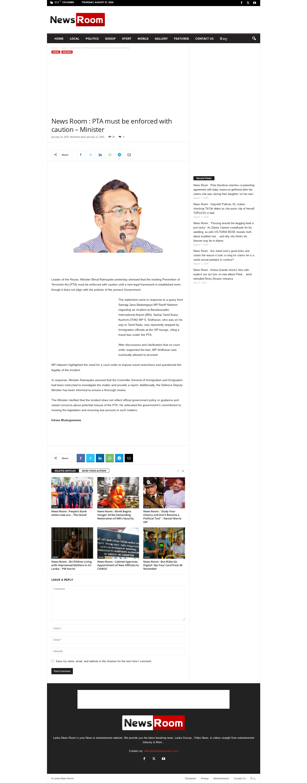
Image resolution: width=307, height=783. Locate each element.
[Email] (129, 154)
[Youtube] (254, 3)
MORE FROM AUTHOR (94, 470)
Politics (92, 38)
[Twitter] (248, 3)
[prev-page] (178, 471)
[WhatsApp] (109, 154)
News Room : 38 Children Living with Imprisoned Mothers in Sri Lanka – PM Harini (71, 565)
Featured (181, 38)
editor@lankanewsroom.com (161, 751)
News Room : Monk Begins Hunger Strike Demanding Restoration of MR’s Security (115, 514)
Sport (126, 38)
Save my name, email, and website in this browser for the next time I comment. (104, 661)
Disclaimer (190, 778)
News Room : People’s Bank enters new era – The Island (69, 513)
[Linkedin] (100, 154)
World (143, 38)
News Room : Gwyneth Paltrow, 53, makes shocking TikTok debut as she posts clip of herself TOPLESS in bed (223, 209)
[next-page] (183, 471)
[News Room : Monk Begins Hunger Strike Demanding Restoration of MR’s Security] (118, 492)
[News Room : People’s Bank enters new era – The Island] (72, 492)
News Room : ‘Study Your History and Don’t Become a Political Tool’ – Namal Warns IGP (162, 516)
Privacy (205, 778)
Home (54, 47)
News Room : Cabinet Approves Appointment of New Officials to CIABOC (118, 565)
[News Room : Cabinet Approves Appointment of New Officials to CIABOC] (118, 543)
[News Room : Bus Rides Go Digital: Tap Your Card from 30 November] (164, 543)
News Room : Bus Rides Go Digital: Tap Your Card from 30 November (162, 565)
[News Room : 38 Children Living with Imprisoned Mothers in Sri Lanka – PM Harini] (72, 543)
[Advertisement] (183, 19)
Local (74, 38)
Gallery (161, 38)
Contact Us (204, 38)
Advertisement (221, 778)
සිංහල (223, 38)
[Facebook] (241, 3)
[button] (254, 38)
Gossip (110, 38)
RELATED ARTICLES (65, 470)
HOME (59, 38)
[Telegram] (119, 154)
